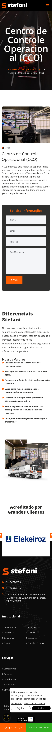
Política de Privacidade (34, 703)
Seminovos (9, 638)
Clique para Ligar (14, 727)
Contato (7, 643)
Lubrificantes (10, 679)
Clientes (31, 632)
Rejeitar (21, 708)
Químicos (8, 674)
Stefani (7, 147)
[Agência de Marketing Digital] (26, 719)
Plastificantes (10, 684)
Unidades (32, 638)
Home (24, 66)
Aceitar (41, 708)
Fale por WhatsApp (40, 727)
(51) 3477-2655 (13, 582)
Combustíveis (10, 668)
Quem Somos (10, 627)
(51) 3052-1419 (13, 588)
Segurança (9, 632)
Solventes (8, 689)
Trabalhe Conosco (36, 643)
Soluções (32, 627)
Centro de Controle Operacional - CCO (24, 69)
